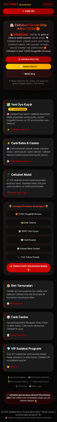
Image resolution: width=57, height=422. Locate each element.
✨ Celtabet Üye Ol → (18, 129)
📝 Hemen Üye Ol (28, 66)
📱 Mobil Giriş (28, 74)
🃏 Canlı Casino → (16, 335)
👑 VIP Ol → (13, 366)
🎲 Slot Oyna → (15, 303)
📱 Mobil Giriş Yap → (18, 192)
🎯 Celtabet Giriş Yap (28, 59)
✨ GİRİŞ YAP (28, 11)
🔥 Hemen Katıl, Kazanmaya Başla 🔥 (28, 268)
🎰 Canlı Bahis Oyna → (19, 161)
